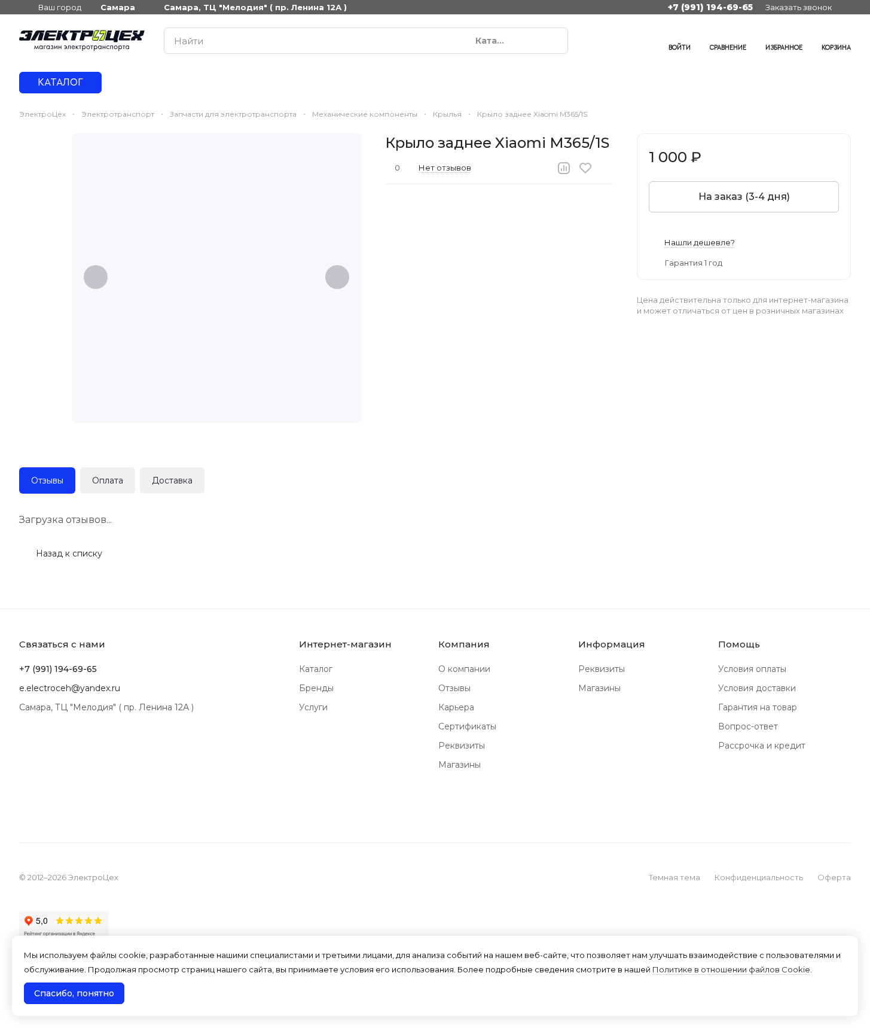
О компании (464, 669)
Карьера (456, 707)
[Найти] (552, 41)
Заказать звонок (798, 7)
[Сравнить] (564, 168)
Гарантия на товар (757, 707)
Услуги (313, 707)
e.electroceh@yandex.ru (69, 688)
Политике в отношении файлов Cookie (731, 969)
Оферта (834, 877)
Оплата (107, 480)
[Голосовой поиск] (531, 41)
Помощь (739, 644)
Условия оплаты (752, 669)
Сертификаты (467, 726)
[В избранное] (585, 168)
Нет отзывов (445, 167)
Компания (464, 644)
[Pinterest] (642, 41)
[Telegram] (594, 41)
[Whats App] (618, 41)
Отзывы (47, 480)
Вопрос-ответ (748, 726)
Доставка (172, 480)
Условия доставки (757, 688)
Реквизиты (461, 745)
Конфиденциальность (759, 877)
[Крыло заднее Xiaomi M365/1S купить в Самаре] (216, 278)
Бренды (316, 688)
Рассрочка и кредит (761, 745)
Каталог (315, 669)
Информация (611, 644)
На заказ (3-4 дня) (744, 196)
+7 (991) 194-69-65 (710, 7)
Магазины (459, 764)
